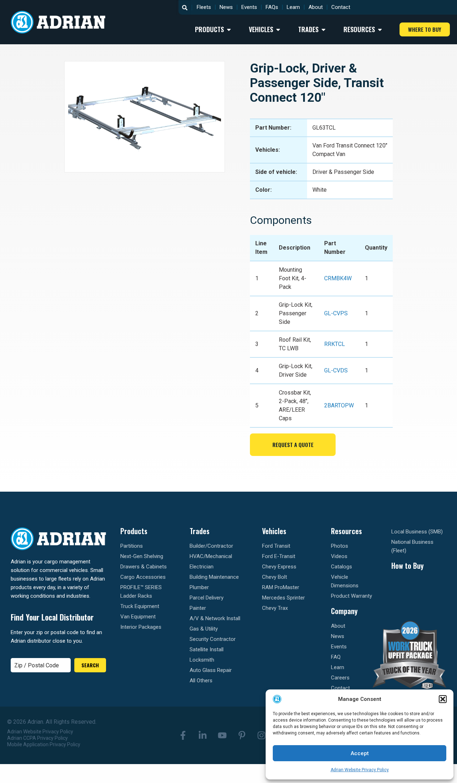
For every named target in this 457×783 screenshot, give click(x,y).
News (226, 7)
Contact (340, 7)
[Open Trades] (323, 29)
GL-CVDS (336, 370)
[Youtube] (222, 735)
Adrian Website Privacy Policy (360, 769)
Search (90, 665)
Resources (346, 531)
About (315, 7)
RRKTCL (334, 344)
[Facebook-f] (183, 735)
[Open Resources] (380, 29)
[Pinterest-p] (242, 735)
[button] (442, 699)
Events (249, 7)
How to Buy (407, 565)
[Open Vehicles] (278, 29)
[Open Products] (229, 29)
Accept (360, 753)
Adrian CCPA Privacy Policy (37, 738)
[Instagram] (262, 735)
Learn (293, 7)
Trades (200, 531)
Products (133, 531)
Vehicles (274, 531)
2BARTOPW (339, 405)
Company (344, 611)
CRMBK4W (338, 278)
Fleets (204, 7)
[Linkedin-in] (203, 735)
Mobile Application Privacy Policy (43, 744)
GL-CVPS (336, 313)
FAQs (272, 7)
